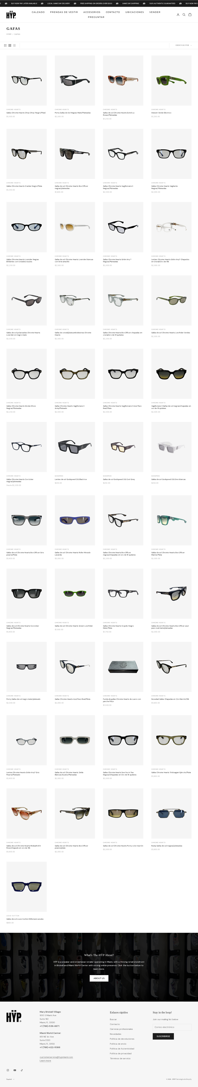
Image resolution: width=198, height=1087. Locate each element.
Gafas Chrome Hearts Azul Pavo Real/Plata (72, 699)
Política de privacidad (121, 1053)
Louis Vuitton (12, 916)
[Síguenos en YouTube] (14, 1070)
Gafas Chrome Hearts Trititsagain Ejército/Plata (171, 772)
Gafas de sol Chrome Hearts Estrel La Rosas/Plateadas (118, 114)
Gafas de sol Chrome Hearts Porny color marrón (123, 846)
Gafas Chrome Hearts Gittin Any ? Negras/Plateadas (117, 260)
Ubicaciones (134, 12)
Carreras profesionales (121, 1029)
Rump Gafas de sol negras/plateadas (166, 846)
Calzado (38, 12)
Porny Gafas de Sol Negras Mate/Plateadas (73, 113)
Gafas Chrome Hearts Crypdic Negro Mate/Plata (118, 627)
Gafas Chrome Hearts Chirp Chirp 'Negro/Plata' (26, 113)
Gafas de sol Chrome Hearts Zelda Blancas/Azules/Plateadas (69, 773)
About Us (99, 978)
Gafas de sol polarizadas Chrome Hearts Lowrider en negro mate (23, 334)
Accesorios (91, 12)
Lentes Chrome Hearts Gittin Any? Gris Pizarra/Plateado (22, 773)
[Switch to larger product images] (5, 45)
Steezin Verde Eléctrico (161, 113)
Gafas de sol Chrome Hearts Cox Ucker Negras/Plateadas (22, 627)
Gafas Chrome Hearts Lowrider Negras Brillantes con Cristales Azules (22, 260)
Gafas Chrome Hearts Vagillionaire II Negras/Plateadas (118, 187)
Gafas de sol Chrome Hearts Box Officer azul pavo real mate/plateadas (170, 627)
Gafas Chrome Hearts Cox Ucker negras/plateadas (20, 480)
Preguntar (96, 17)
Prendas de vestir (64, 12)
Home (9, 34)
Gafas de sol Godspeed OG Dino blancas (168, 479)
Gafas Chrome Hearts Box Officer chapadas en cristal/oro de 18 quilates (122, 334)
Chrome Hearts (13, 109)
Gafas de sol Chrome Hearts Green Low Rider (74, 626)
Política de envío (118, 1043)
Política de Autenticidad (122, 1048)
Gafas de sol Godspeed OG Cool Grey (119, 479)
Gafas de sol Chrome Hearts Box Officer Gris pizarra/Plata (25, 554)
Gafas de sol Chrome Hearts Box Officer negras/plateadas (71, 187)
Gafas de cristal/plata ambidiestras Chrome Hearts (73, 334)
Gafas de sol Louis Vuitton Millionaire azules (25, 919)
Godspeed (59, 476)
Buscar (113, 1019)
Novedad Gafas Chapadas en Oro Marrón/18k (170, 699)
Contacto (113, 12)
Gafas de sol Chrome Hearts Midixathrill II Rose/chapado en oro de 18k (23, 847)
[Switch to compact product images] (14, 45)
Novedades (115, 1034)
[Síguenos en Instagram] (7, 1070)
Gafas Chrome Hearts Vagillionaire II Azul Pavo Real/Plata (122, 407)
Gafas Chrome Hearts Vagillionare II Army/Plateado (69, 407)
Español (9, 1079)
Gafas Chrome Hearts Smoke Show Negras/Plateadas (21, 407)
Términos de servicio (120, 1058)
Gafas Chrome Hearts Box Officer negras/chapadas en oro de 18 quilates (119, 554)
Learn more (45, 1060)
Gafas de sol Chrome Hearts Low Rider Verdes (170, 333)
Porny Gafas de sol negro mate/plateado (23, 699)
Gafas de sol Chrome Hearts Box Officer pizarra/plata (71, 847)
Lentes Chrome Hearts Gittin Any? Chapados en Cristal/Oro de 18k (170, 260)
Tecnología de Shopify (184, 1079)
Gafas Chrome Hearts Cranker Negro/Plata (24, 186)
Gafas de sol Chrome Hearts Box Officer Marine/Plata (168, 554)
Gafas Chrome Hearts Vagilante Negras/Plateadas (164, 187)
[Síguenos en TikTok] (21, 1070)
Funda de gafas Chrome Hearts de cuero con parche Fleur (122, 700)
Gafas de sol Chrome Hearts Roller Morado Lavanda (73, 554)
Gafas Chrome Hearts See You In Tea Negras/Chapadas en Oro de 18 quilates (119, 773)
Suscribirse (163, 1036)
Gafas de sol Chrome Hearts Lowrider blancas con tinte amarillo (74, 260)
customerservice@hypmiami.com (56, 1057)
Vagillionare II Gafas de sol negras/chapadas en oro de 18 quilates (171, 407)
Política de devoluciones (122, 1038)
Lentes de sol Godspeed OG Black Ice (71, 479)
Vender (155, 12)
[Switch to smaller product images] (10, 45)
